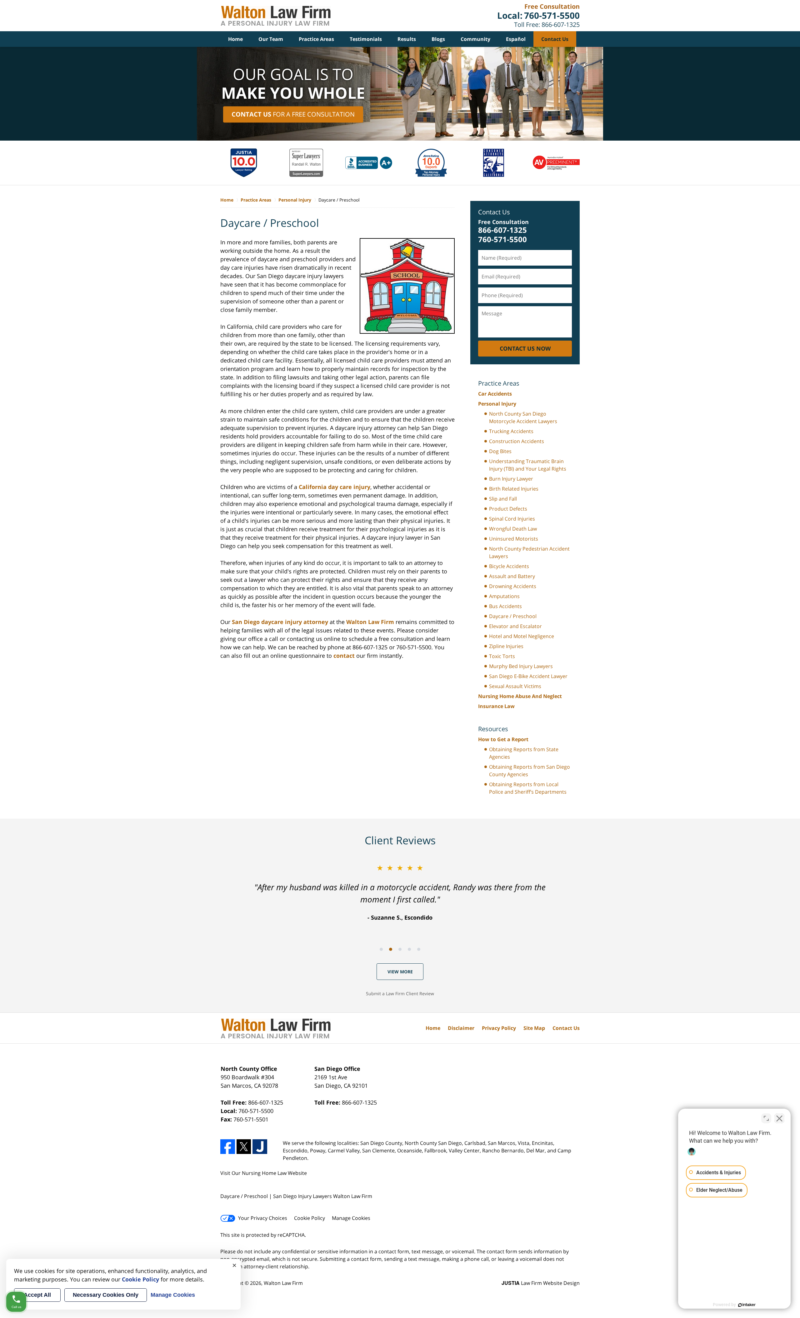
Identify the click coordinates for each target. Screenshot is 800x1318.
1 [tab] (381, 949)
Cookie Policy (309, 1218)
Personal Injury (497, 403)
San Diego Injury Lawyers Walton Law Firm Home (275, 16)
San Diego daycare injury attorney (280, 622)
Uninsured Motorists (513, 538)
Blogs (438, 39)
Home (235, 39)
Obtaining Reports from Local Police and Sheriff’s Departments (528, 788)
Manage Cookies (351, 1218)
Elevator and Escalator (515, 626)
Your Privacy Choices (262, 1218)
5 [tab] (418, 949)
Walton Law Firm (370, 622)
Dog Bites (500, 451)
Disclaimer (461, 1028)
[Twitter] (244, 1146)
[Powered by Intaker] (747, 1305)
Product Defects (508, 508)
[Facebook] (227, 1146)
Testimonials (366, 39)
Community (475, 39)
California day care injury (333, 487)
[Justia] (259, 1146)
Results (407, 39)
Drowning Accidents (512, 586)
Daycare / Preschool (513, 616)
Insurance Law (496, 706)
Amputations (504, 596)
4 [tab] (409, 949)
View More (400, 972)
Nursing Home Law (264, 1173)
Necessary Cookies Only (105, 1295)
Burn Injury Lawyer (511, 478)
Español (516, 39)
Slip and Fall (503, 498)
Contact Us (554, 39)
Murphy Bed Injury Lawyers (521, 666)
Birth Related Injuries (513, 488)
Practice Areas (316, 39)
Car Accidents (495, 393)
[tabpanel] (400, 892)
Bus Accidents (505, 606)
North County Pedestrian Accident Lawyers (529, 552)
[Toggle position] (766, 1118)
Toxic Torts (502, 656)
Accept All (37, 1295)
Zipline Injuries (506, 646)
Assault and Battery (512, 576)
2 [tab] (390, 949)
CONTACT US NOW (525, 348)
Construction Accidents (516, 441)
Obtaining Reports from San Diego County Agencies (529, 770)
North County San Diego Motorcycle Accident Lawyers (523, 417)
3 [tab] (400, 949)
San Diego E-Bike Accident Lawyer (528, 676)
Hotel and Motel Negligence (521, 636)
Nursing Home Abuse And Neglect (520, 696)
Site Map (534, 1028)
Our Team (270, 39)
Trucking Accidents (511, 431)
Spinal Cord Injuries (512, 518)
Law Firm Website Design (541, 1283)
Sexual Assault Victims (515, 686)
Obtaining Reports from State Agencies (523, 753)
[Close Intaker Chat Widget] (779, 1118)
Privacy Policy (499, 1028)
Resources (493, 729)
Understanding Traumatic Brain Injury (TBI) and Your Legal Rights (527, 465)
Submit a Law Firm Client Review (400, 993)
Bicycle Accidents (509, 566)
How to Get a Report (503, 739)
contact (344, 655)
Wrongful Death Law (513, 528)
